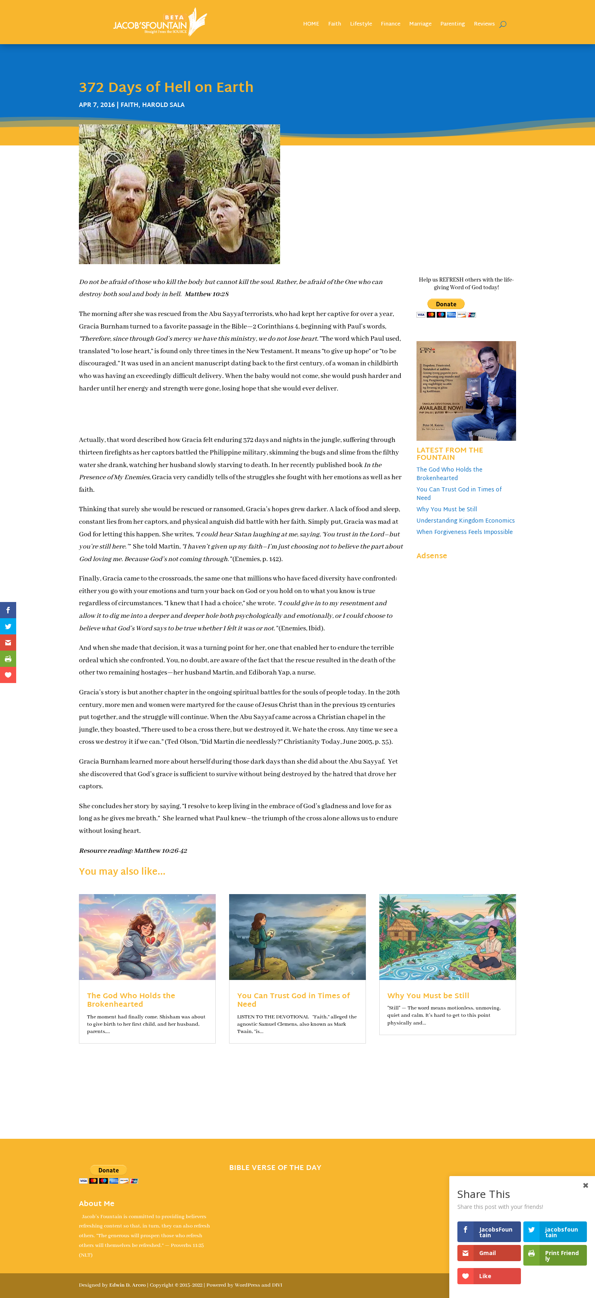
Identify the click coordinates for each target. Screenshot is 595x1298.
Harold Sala (163, 105)
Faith (334, 25)
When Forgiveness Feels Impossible (464, 532)
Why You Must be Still (446, 510)
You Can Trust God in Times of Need (459, 494)
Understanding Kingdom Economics (465, 521)
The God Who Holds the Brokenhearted (449, 474)
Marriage (420, 25)
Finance (390, 25)
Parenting (452, 25)
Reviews (484, 25)
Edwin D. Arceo (127, 1285)
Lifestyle (361, 25)
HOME (311, 25)
